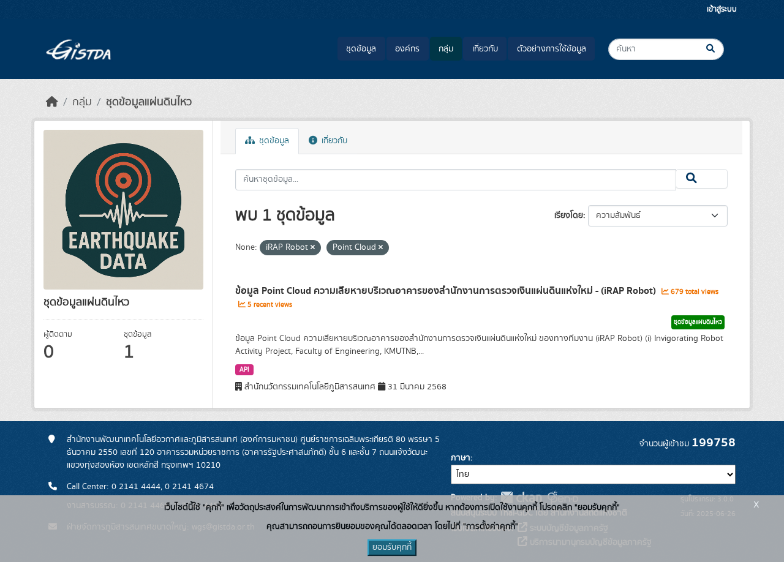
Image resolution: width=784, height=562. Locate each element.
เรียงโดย (568, 215)
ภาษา (460, 458)
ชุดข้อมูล (361, 49)
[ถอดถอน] (313, 248)
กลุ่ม (446, 49)
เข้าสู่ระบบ (722, 9)
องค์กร (407, 49)
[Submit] (720, 49)
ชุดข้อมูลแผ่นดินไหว (149, 102)
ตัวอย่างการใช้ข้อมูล (551, 49)
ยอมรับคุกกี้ (392, 547)
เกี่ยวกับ (485, 49)
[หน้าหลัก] (52, 102)
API (244, 370)
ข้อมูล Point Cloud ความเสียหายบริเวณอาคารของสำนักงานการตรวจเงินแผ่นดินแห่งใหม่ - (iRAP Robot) (446, 291)
